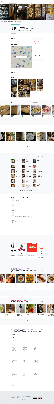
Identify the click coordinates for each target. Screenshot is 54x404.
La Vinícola (13, 346)
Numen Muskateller (28, 175)
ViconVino (13, 375)
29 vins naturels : (40, 129)
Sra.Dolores (44, 286)
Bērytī (23, 374)
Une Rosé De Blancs (39, 160)
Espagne (9, 21)
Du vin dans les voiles (25, 351)
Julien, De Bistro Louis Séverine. (25, 314)
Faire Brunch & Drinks (14, 350)
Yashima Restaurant (36, 351)
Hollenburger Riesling (28, 185)
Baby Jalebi (35, 358)
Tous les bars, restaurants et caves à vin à (39, 239)
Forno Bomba (14, 253)
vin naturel (39, 395)
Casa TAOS (35, 346)
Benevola (24, 371)
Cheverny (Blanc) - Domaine (29, 170)
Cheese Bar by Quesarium (36, 363)
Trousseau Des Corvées (18, 160)
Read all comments (39, 228)
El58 (34, 364)
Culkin (34, 349)
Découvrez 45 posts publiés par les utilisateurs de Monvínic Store (27, 190)
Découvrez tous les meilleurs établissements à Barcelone (27, 261)
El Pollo (34, 371)
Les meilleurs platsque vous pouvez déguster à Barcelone (38, 270)
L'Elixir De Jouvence (38, 175)
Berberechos (23, 115)
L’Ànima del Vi (13, 372)
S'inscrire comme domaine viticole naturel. (27, 396)
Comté (12, 115)
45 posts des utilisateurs (39, 156)
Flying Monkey (13, 349)
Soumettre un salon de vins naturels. (26, 397)
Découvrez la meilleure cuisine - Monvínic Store (27, 120)
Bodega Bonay (24, 358)
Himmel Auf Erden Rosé (36, 314)
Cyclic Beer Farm (24, 363)
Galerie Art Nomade (14, 371)
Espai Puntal (24, 359)
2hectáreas (35, 359)
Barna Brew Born (35, 361)
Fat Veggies (13, 359)
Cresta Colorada (14, 338)
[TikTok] (12, 399)
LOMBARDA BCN (24, 376)
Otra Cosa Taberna (25, 360)
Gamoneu (2, 115)
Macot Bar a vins (14, 358)
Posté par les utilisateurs (28, 33)
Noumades (35, 376)
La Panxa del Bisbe (35, 374)
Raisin (1, 21)
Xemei (13, 364)
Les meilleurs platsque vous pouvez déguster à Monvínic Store (37, 102)
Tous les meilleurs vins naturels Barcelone (40, 301)
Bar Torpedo (35, 347)
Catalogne (12, 21)
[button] (1, 11)
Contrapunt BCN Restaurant (36, 338)
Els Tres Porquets (35, 384)
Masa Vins (24, 384)
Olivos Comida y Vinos (25, 349)
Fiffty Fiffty (13, 384)
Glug (34, 375)
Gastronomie (22, 33)
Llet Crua (35, 373)
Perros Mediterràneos (14, 360)
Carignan (3, 314)
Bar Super (24, 375)
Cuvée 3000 (24, 362)
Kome (13, 351)
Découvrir (4, 21)
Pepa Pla (13, 377)
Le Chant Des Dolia (18, 185)
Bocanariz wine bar (36, 253)
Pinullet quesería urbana (25, 254)
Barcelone (15, 21)
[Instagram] (11, 399)
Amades (13, 361)
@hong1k (12, 314)
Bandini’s (24, 348)
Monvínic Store (13, 33)
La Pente (28, 165)
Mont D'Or (43, 115)
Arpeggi (28, 159)
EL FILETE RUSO (24, 373)
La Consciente (24, 364)
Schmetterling (18, 165)
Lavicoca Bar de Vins (36, 348)
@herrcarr (16, 162)
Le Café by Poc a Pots (36, 360)
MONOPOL (13, 373)
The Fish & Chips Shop (36, 350)
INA (12, 362)
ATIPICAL (13, 347)
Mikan (34, 372)
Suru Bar (13, 385)
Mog (23, 377)
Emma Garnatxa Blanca (39, 185)
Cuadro (34, 377)
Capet (23, 338)
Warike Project (13, 286)
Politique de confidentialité (24, 399)
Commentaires (34, 33)
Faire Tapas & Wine (14, 363)
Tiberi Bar (24, 346)
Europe (6, 21)
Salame (33, 115)
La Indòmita (13, 376)
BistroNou (2, 286)
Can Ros (24, 372)
